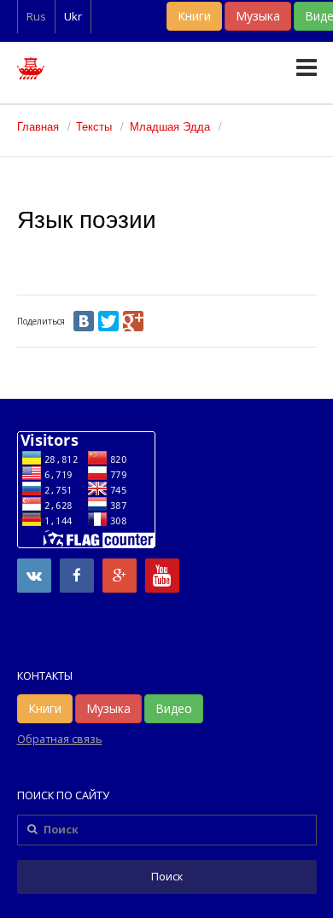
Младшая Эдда (170, 126)
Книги (194, 16)
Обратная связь (59, 739)
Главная (38, 126)
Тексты (94, 126)
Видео (173, 708)
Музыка (258, 16)
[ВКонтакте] (83, 321)
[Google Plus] (133, 321)
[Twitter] (108, 321)
